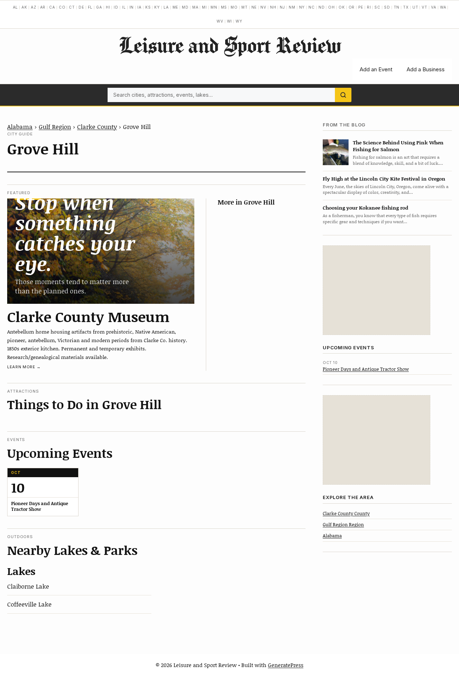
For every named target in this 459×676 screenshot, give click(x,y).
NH (273, 7)
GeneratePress (285, 665)
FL (90, 7)
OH (331, 7)
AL (15, 7)
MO (234, 7)
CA (52, 7)
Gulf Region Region (343, 524)
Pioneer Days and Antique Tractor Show (366, 369)
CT (72, 7)
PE (360, 7)
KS (148, 7)
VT (424, 7)
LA (166, 7)
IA (139, 7)
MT (244, 7)
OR (352, 7)
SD (387, 7)
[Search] (343, 95)
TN (397, 7)
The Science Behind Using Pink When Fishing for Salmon (398, 146)
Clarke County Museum (88, 316)
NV (263, 7)
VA (433, 7)
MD (185, 7)
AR (43, 7)
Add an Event (376, 69)
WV (220, 21)
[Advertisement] (376, 290)
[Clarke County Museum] (100, 250)
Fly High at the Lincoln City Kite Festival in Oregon (384, 178)
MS (224, 7)
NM (292, 7)
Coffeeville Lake (29, 604)
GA (99, 7)
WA (443, 7)
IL (124, 7)
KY (157, 7)
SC (377, 7)
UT (415, 7)
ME (175, 7)
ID (116, 7)
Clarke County (97, 126)
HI (108, 7)
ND (321, 7)
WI (229, 21)
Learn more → (24, 366)
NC (311, 7)
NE (254, 7)
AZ (34, 7)
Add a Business (426, 69)
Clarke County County (346, 513)
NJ (282, 7)
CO (62, 7)
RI (369, 7)
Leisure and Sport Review (230, 44)
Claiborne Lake (28, 586)
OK (342, 7)
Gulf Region (55, 126)
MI (204, 7)
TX (406, 7)
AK (24, 7)
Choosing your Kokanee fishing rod (365, 207)
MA (195, 7)
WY (239, 21)
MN (213, 7)
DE (81, 7)
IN (131, 7)
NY (302, 7)
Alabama (20, 126)
